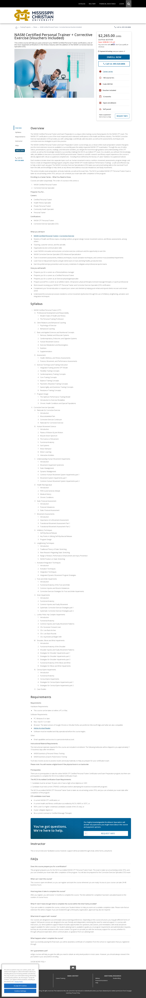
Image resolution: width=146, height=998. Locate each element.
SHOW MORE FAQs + (38, 962)
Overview (18, 128)
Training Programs (25, 27)
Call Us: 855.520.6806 (122, 27)
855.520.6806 (19, 160)
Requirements (20, 137)
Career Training (60, 978)
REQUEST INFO (122, 116)
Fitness (35, 27)
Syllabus (18, 132)
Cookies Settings (20, 991)
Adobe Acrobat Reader (42, 728)
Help (96, 983)
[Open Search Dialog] (128, 3)
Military (97, 978)
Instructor (19, 141)
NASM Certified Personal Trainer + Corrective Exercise (54, 236)
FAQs (17, 145)
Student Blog (117, 978)
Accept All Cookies (20, 986)
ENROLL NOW (114, 57)
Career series (108, 71)
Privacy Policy (76, 993)
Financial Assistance (101, 980)
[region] (20, 980)
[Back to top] (73, 975)
